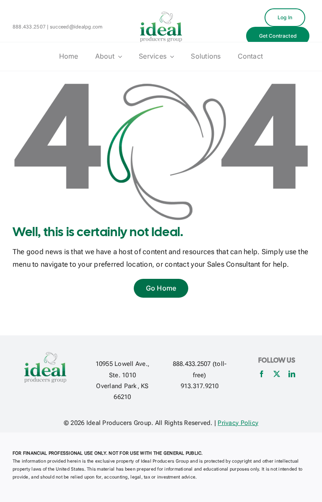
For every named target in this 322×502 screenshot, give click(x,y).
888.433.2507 (29, 27)
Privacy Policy (238, 423)
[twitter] (276, 374)
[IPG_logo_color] (161, 15)
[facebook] (261, 374)
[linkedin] (291, 374)
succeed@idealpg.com (76, 27)
